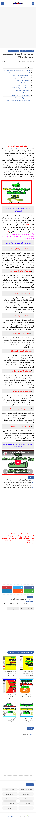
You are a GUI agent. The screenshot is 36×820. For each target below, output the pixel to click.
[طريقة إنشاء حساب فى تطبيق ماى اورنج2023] (26, 686)
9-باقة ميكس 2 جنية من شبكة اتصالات (21, 95)
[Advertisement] (18, 28)
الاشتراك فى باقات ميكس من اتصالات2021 (19, 73)
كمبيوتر (26, 808)
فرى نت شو (13, 148)
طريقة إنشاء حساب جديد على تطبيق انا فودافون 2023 (11, 696)
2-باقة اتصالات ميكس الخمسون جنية (21, 78)
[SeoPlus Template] (27, 816)
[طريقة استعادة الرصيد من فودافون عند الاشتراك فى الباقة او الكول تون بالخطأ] (9, 663)
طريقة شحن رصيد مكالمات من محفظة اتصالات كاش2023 (27, 720)
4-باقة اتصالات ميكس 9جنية (23, 83)
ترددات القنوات (10, 794)
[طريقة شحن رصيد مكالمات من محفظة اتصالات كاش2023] (26, 710)
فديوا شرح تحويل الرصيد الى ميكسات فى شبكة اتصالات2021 (18, 101)
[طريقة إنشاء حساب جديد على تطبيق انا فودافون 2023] (9, 686)
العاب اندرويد (26, 794)
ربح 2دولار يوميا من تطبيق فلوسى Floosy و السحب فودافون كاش (17, 485)
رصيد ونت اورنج (26, 803)
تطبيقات (26, 799)
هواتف (9, 808)
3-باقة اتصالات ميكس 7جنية (23, 80)
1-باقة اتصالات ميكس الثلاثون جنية (21, 75)
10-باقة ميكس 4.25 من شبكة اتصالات (21, 98)
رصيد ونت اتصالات (13, 51)
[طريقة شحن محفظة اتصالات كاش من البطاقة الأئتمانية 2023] (9, 710)
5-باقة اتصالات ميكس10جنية (22, 85)
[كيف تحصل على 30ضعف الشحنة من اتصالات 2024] (26, 663)
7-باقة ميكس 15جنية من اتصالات (22, 90)
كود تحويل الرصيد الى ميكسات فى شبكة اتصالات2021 (16, 70)
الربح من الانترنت (9, 789)
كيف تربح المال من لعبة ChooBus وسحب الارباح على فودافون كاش (17, 480)
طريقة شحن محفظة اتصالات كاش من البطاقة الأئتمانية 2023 (10, 720)
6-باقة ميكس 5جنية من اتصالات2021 (21, 88)
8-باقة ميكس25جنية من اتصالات (22, 93)
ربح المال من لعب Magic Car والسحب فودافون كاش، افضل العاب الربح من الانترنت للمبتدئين (17, 482)
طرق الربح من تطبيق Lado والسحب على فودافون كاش (17, 487)
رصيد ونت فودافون (9, 803)
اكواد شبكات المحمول (27, 51)
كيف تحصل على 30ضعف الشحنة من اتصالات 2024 (27, 673)
